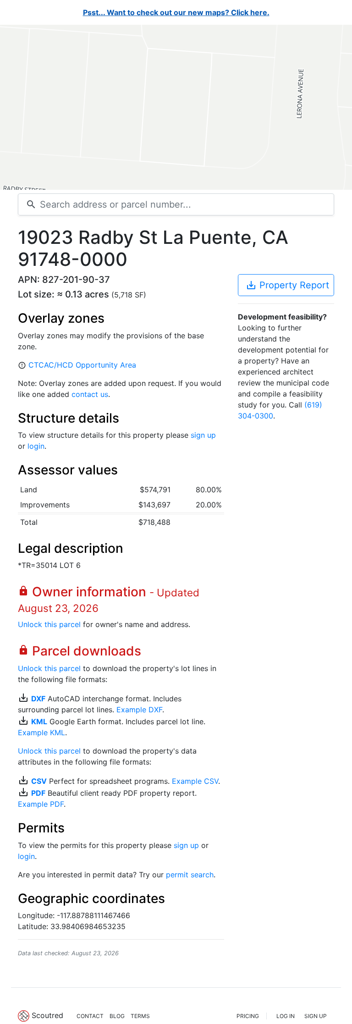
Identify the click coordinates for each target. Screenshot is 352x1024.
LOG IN (285, 1016)
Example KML (41, 732)
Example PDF (41, 804)
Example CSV (195, 781)
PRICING (247, 1016)
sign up (203, 435)
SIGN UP (315, 1016)
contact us (90, 394)
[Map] (176, 107)
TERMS (140, 1016)
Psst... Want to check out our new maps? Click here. (176, 12)
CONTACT (90, 1016)
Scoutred (47, 1015)
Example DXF (139, 709)
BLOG (117, 1016)
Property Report (287, 285)
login (36, 446)
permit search (190, 874)
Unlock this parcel (49, 624)
